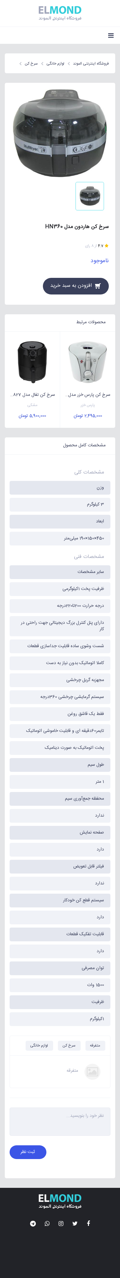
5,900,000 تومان (32, 416)
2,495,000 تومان (88, 416)
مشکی (32, 405)
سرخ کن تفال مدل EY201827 (30, 395)
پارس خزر (88, 405)
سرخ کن (69, 1045)
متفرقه (95, 1045)
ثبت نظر (27, 1152)
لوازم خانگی (39, 1045)
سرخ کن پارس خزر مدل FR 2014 (85, 395)
